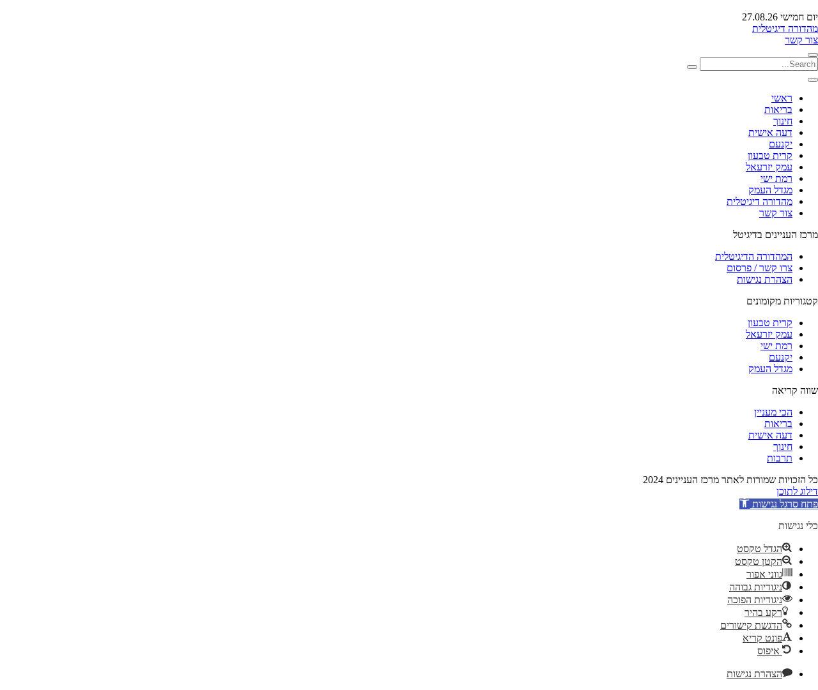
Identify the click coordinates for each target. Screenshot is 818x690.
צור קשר (801, 39)
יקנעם (780, 144)
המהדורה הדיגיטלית (753, 256)
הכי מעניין (773, 412)
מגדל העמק (770, 189)
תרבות (779, 458)
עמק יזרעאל (769, 166)
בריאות (778, 109)
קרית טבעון (770, 155)
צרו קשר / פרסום (759, 267)
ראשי (781, 98)
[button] (778, 504)
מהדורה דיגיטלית (785, 28)
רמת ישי (776, 178)
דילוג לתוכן (797, 491)
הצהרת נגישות (764, 279)
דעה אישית (770, 132)
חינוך (782, 121)
